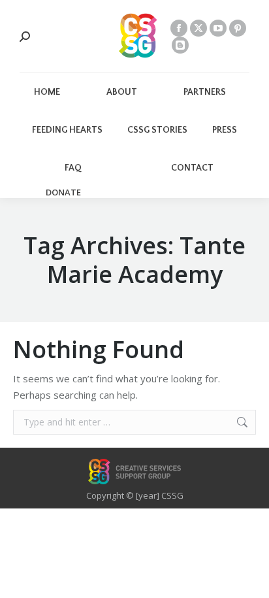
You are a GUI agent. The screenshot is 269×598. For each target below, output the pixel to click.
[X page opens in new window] (198, 28)
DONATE (63, 192)
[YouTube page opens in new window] (218, 28)
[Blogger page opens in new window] (180, 45)
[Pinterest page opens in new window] (237, 28)
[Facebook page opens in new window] (178, 28)
